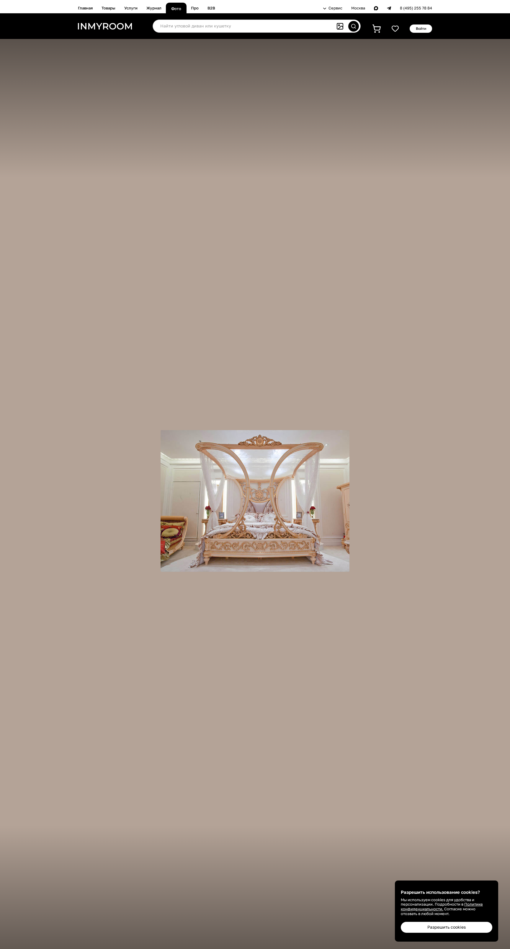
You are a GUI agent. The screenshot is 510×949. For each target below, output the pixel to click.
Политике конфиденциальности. (442, 906)
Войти (421, 28)
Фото (176, 8)
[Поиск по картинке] (340, 26)
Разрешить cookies (446, 927)
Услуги (131, 8)
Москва (358, 8)
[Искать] (353, 26)
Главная (85, 8)
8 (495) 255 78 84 (416, 8)
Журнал (153, 8)
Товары (108, 8)
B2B (211, 8)
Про (195, 8)
